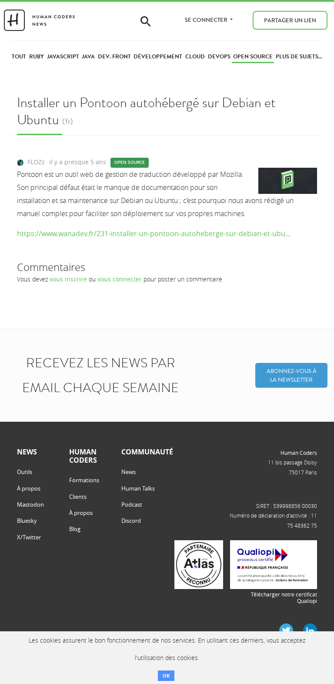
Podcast (131, 504)
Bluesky (27, 521)
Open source (129, 162)
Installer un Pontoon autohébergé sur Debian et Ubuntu (146, 110)
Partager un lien (290, 20)
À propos (28, 488)
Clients (78, 497)
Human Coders (299, 452)
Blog (74, 529)
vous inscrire (68, 279)
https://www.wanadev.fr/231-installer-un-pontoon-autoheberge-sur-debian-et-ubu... (154, 233)
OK (166, 675)
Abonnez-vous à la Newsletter (292, 375)
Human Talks (138, 488)
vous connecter (119, 279)
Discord (131, 521)
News (128, 472)
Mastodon (30, 504)
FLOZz (36, 162)
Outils (24, 472)
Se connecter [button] (207, 20)
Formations (84, 480)
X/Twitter (29, 537)
